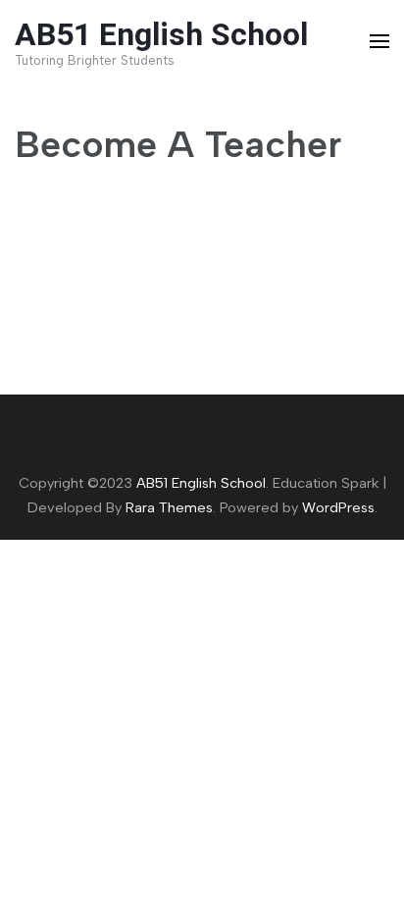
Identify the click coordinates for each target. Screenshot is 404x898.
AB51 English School (161, 34)
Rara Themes (169, 507)
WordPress (338, 507)
